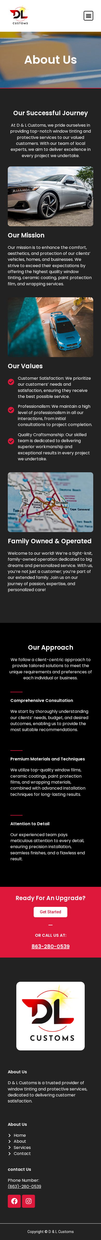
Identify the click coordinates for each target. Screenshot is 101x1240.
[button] (88, 16)
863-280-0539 (51, 946)
